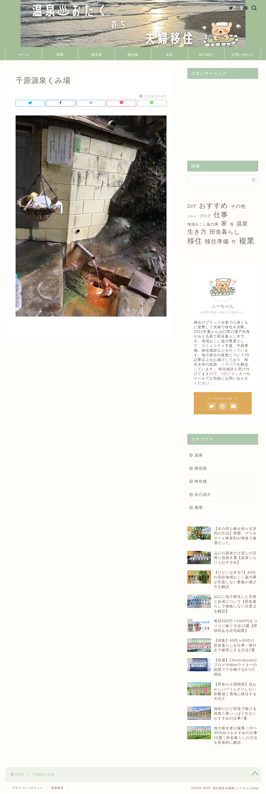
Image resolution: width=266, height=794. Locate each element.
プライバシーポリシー (27, 787)
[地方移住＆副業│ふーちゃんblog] (133, 46)
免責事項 (57, 787)
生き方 (197, 231)
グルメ (192, 216)
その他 (238, 206)
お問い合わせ (242, 54)
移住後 (133, 54)
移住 (194, 241)
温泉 (169, 54)
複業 (60, 54)
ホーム (23, 54)
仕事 (221, 215)
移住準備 (217, 241)
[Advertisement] (222, 115)
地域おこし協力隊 (202, 224)
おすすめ (213, 205)
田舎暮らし (225, 232)
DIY (191, 206)
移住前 (96, 54)
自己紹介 (206, 54)
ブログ (205, 216)
